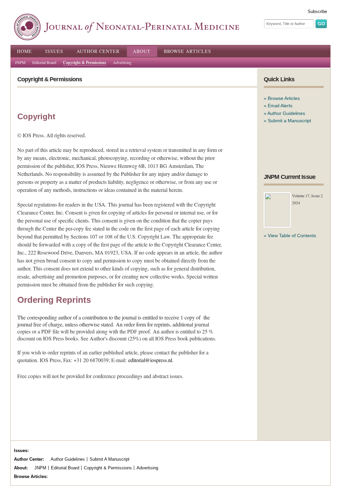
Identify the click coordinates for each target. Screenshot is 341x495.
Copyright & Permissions (84, 62)
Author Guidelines (286, 113)
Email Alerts (280, 105)
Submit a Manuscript (289, 120)
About (142, 51)
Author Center (98, 51)
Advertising (122, 62)
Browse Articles (187, 51)
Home (24, 51)
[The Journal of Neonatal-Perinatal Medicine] (126, 36)
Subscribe (317, 11)
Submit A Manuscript (110, 459)
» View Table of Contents (290, 235)
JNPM (20, 62)
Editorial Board (44, 62)
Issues (54, 51)
